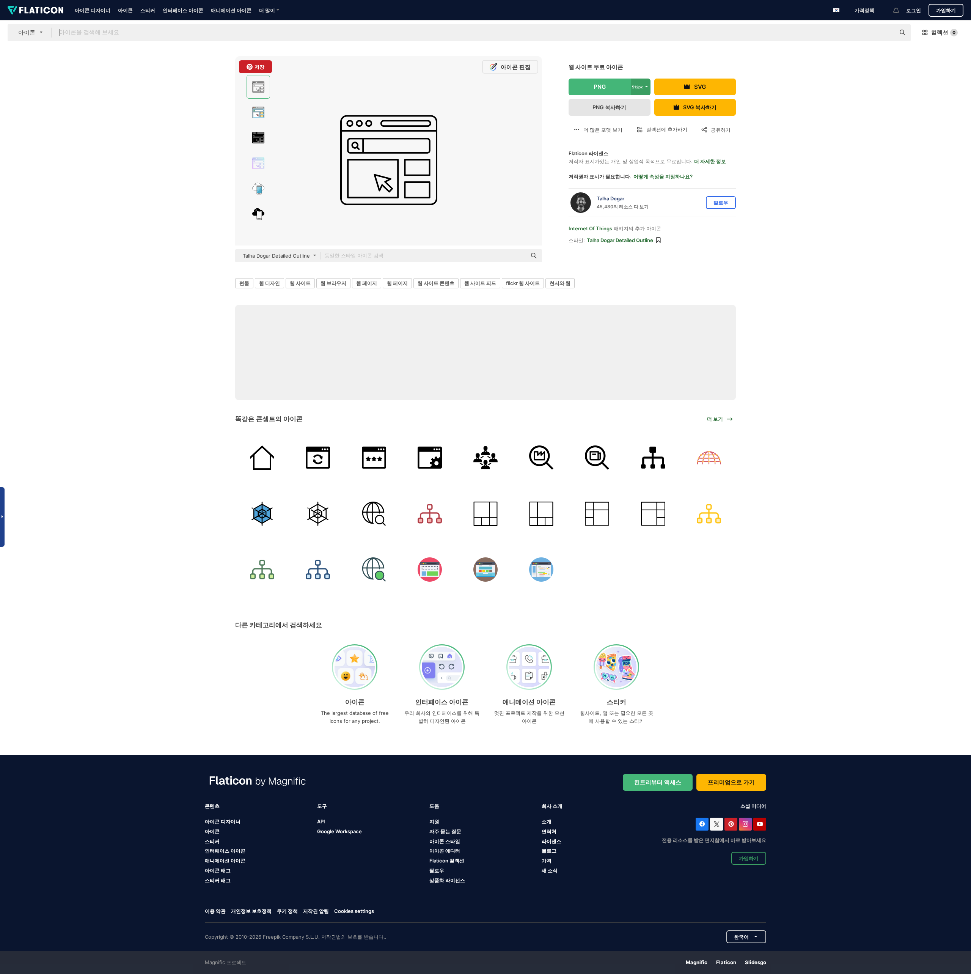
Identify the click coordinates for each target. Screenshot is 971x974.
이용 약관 (215, 911)
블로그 (549, 851)
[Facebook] (702, 824)
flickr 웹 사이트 (523, 283)
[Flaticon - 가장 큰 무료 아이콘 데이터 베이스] (35, 10)
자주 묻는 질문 (445, 831)
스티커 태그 (218, 880)
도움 (434, 806)
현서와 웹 (560, 283)
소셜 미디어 (753, 806)
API (321, 821)
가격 (546, 861)
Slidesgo (755, 962)
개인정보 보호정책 (251, 911)
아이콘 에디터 (444, 851)
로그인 (913, 10)
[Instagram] (745, 824)
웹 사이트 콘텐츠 (436, 283)
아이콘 (125, 10)
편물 (244, 283)
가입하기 (946, 10)
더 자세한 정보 (710, 161)
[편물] (262, 457)
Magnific (696, 962)
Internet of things (590, 228)
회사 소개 (552, 806)
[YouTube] (759, 824)
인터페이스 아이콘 (183, 10)
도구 (322, 806)
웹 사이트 (300, 283)
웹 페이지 (366, 283)
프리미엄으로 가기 (731, 782)
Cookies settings (354, 911)
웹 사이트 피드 (480, 283)
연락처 (549, 831)
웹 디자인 (269, 283)
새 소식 (550, 870)
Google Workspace (339, 831)
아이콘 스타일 (444, 841)
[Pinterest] (730, 824)
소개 (546, 821)
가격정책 (864, 10)
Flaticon (726, 962)
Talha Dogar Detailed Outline (620, 240)
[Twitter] (716, 824)
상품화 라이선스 (447, 880)
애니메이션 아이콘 (231, 10)
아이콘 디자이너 (92, 10)
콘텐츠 (212, 806)
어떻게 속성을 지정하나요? (663, 176)
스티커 (147, 10)
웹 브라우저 (333, 283)
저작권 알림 (316, 911)
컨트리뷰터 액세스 (657, 782)
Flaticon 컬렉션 (446, 861)
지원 (434, 821)
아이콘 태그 (218, 870)
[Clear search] (885, 32)
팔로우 (436, 870)
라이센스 (551, 841)
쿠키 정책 (287, 911)
